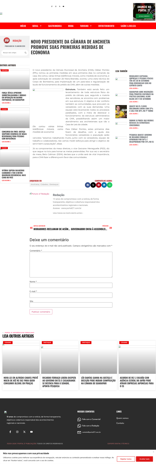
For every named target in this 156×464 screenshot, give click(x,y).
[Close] (153, 451)
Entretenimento (106, 25)
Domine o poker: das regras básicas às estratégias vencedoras (141, 123)
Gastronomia (55, 25)
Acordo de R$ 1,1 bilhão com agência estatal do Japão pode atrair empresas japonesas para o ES (137, 382)
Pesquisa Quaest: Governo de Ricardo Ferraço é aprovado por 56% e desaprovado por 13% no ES (141, 138)
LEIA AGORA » (6, 103)
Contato (120, 423)
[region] (78, 457)
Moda (71, 25)
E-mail (33, 291)
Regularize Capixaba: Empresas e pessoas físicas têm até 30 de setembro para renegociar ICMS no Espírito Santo (141, 81)
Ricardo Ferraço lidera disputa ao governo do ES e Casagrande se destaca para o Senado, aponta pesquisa (59, 382)
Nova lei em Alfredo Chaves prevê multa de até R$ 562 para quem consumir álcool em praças (21, 380)
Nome (33, 282)
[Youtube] (63, 6)
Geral (35, 25)
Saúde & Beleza (128, 25)
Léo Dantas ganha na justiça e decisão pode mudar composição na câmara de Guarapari (98, 380)
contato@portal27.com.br (91, 432)
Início (23, 25)
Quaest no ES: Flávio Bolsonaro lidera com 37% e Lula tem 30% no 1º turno (141, 108)
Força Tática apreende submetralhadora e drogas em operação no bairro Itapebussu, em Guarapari (14, 96)
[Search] (25, 53)
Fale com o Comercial (91, 419)
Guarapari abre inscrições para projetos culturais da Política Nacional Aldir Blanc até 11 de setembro (141, 95)
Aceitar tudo (144, 459)
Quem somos (122, 418)
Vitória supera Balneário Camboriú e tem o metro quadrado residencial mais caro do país (14, 174)
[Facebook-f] (52, 6)
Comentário (36, 251)
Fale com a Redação (90, 426)
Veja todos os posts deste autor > (68, 213)
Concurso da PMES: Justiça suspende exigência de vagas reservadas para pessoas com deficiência (14, 135)
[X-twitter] (60, 6)
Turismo (84, 25)
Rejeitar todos (126, 459)
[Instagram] (56, 6)
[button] (87, 185)
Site (31, 301)
